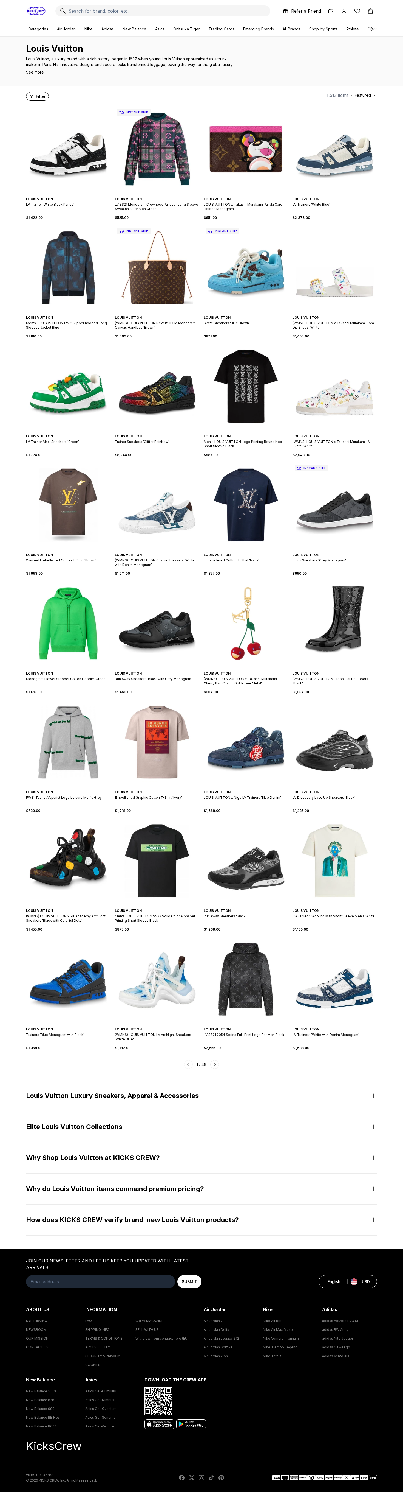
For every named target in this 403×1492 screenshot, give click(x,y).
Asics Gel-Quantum (101, 1409)
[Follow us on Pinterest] (221, 1477)
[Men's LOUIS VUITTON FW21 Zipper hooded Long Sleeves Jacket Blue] (68, 267)
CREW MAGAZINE (149, 1321)
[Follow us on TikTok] (211, 1477)
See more (35, 72)
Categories (38, 29)
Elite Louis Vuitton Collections (74, 1127)
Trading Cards (221, 29)
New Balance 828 (40, 1400)
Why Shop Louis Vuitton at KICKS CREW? (93, 1158)
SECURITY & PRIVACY (102, 1356)
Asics (159, 29)
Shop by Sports (323, 29)
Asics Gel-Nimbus (99, 1400)
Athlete (352, 29)
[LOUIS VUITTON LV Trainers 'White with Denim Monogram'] (335, 979)
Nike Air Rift (272, 1321)
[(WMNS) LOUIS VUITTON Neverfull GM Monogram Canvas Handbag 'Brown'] (157, 267)
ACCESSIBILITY (97, 1347)
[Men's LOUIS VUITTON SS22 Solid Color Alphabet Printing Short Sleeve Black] (157, 860)
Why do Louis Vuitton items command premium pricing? (115, 1189)
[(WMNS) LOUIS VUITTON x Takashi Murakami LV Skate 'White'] (335, 386)
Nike (88, 29)
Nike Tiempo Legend (280, 1347)
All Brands (291, 29)
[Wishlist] (357, 11)
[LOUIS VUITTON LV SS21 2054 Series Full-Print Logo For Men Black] (246, 979)
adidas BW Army (335, 1330)
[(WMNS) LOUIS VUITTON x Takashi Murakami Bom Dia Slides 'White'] (335, 267)
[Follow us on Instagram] (201, 1477)
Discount (375, 29)
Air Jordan (66, 29)
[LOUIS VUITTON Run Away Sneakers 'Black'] (246, 860)
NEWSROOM (36, 1330)
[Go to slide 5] (72, 431)
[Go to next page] (214, 1064)
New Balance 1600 (41, 1391)
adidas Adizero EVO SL (340, 1321)
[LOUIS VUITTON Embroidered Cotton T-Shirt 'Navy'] (246, 505)
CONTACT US (37, 1347)
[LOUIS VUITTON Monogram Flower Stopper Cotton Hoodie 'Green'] (68, 623)
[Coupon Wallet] (331, 11)
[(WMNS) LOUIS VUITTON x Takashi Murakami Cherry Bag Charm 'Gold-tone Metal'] (246, 623)
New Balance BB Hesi (43, 1417)
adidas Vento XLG (336, 1356)
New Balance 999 (40, 1409)
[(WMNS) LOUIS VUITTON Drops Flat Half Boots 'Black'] (335, 623)
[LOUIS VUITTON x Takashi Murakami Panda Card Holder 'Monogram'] (246, 149)
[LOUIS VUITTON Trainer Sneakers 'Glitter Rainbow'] (157, 386)
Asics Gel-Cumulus (100, 1391)
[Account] (344, 11)
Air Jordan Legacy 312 (221, 1338)
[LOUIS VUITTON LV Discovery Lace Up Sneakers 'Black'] (335, 742)
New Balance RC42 (41, 1426)
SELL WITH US (147, 1330)
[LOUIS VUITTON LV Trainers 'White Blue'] (335, 149)
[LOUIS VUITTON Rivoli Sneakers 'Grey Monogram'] (335, 505)
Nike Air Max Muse (278, 1330)
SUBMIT (189, 1281)
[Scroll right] (372, 29)
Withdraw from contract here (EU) (162, 1338)
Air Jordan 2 (213, 1321)
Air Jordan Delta (216, 1330)
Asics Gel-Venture (99, 1426)
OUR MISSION (37, 1338)
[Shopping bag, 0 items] (370, 11)
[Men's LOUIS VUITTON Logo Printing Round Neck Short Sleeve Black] (246, 386)
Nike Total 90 (274, 1356)
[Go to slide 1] (65, 194)
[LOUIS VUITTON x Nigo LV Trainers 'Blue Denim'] (246, 742)
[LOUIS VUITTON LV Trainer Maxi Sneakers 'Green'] (68, 386)
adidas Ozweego (336, 1347)
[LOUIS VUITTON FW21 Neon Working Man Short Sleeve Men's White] (335, 860)
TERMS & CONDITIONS (104, 1338)
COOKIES (92, 1365)
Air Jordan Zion (216, 1356)
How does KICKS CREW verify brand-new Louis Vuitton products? (132, 1220)
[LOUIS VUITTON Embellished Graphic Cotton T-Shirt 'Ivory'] (157, 742)
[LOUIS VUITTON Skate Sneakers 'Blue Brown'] (246, 267)
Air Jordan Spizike (218, 1347)
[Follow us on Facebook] (182, 1477)
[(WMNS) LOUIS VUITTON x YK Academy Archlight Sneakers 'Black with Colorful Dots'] (68, 860)
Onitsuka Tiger (186, 29)
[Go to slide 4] (71, 194)
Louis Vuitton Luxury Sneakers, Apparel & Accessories (112, 1096)
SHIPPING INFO (97, 1330)
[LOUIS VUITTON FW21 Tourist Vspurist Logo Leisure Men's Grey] (68, 742)
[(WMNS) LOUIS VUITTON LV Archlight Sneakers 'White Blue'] (157, 979)
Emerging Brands (258, 29)
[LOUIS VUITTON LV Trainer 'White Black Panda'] (68, 149)
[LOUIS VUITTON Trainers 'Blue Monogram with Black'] (68, 979)
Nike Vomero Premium (281, 1338)
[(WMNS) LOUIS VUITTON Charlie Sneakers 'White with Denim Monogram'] (157, 505)
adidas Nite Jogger (337, 1338)
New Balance (134, 29)
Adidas (107, 29)
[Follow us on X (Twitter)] (191, 1477)
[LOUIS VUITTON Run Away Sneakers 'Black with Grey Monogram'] (157, 623)
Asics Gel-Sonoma (100, 1417)
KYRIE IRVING (36, 1321)
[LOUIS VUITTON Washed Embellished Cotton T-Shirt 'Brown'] (68, 505)
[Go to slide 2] (67, 194)
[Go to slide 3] (69, 194)
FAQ (88, 1321)
